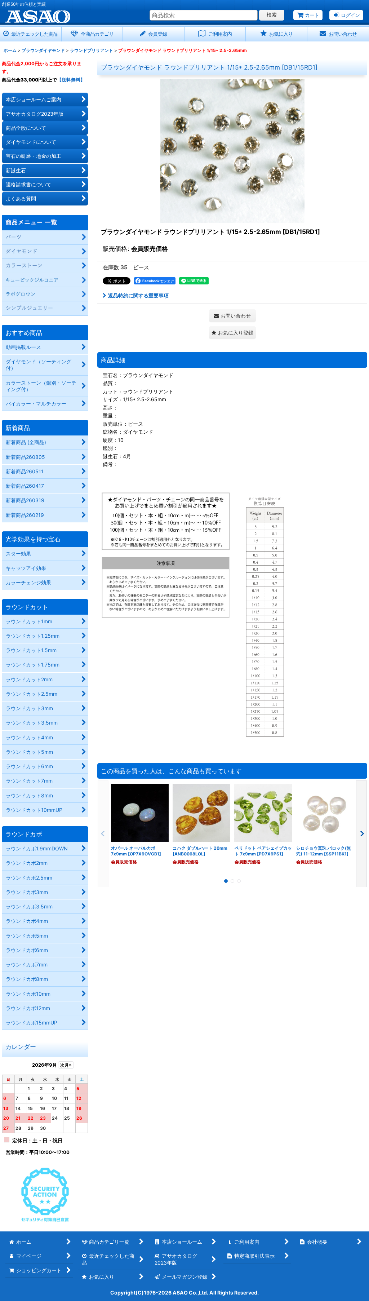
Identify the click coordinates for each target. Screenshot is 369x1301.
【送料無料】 (71, 80)
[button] (232, 332)
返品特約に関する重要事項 (138, 295)
